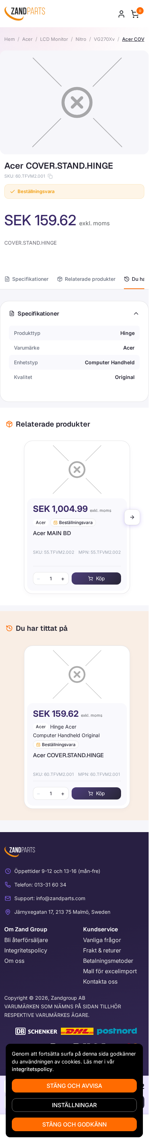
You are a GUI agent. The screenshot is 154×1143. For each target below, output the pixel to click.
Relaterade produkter (90, 279)
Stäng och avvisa (74, 1085)
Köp (97, 578)
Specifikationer (30, 279)
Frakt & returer (102, 950)
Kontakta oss (100, 981)
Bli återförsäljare (26, 939)
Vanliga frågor (102, 939)
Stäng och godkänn (74, 1124)
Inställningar (74, 1105)
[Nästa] (132, 517)
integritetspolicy (32, 1069)
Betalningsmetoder (108, 960)
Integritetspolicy (25, 950)
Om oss (14, 960)
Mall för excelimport (110, 971)
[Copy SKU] (50, 176)
